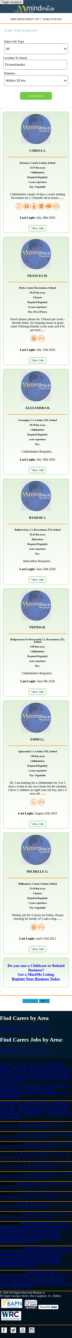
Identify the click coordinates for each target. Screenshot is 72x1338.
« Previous (30, 1000)
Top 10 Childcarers (57, 1071)
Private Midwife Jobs (30, 1110)
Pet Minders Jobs (11, 1113)
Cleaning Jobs (59, 1102)
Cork (3, 1227)
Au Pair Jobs (19, 1067)
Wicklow (32, 1241)
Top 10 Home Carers (13, 1074)
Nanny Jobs (7, 1110)
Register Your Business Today (36, 979)
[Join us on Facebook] (4, 1334)
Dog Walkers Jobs (57, 1110)
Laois (34, 1230)
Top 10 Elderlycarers (29, 1071)
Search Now (36, 95)
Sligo (20, 1237)
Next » (44, 1000)
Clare (63, 1223)
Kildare (13, 1230)
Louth (16, 1234)
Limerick (54, 1230)
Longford (6, 1234)
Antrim (24, 1223)
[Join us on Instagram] (32, 1334)
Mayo (25, 1234)
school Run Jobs (34, 1113)
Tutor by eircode (21, 1286)
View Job (37, 228)
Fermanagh (52, 1227)
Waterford (53, 1237)
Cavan (55, 1223)
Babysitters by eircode (41, 1272)
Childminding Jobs (36, 1102)
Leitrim (43, 1230)
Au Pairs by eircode (45, 1275)
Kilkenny (24, 1230)
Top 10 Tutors (9, 1085)
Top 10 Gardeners (57, 1085)
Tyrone (41, 1237)
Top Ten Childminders (43, 1067)
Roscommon (8, 1237)
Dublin (40, 1227)
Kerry (3, 1230)
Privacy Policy (38, 1064)
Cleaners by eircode (34, 1279)
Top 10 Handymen (32, 1085)
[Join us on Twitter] (13, 1334)
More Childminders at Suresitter (37, 1078)
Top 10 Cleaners (39, 1074)
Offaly (57, 1234)
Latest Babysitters (33, 1089)
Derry (11, 1227)
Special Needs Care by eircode (30, 1283)
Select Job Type (14, 41)
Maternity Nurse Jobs (55, 1106)
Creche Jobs (7, 1106)
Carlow (45, 1223)
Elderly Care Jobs (29, 1106)
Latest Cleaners (9, 1096)
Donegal (20, 1227)
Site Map (5, 1064)
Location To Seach (15, 58)
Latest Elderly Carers (53, 1092)
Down (31, 1227)
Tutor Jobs (14, 1117)
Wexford (20, 1241)
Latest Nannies (28, 1092)
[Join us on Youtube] (23, 1334)
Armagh (35, 1223)
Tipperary (30, 1237)
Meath (33, 1234)
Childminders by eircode (15, 1275)
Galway (65, 1227)
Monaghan (45, 1234)
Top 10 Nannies (10, 1089)
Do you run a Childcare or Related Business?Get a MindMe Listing (36, 970)
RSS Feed (20, 1064)
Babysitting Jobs (11, 1102)
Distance (9, 73)
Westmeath (7, 1241)
